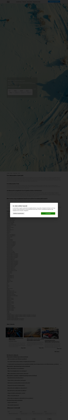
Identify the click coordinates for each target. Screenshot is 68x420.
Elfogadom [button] (48, 213)
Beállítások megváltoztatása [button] (18, 213)
